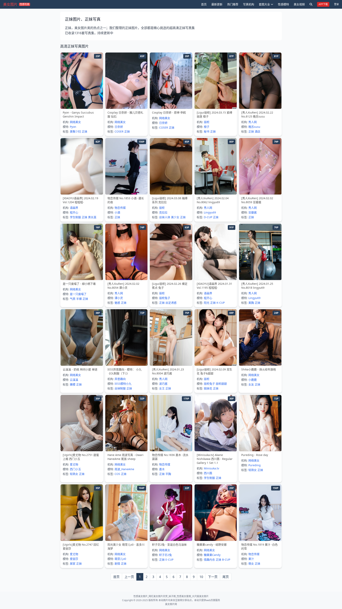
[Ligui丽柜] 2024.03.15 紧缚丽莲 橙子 (214, 114)
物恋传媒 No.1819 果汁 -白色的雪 (259, 546)
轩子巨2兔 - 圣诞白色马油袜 (169, 544)
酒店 (257, 131)
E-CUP (169, 559)
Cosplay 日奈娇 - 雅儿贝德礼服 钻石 (125, 114)
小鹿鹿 (252, 380)
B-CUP (226, 559)
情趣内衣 (209, 559)
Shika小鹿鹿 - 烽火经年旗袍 (258, 369)
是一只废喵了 (78, 294)
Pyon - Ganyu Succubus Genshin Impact (78, 114)
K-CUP (221, 302)
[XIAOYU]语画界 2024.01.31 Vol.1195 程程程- (214, 285)
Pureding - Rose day (254, 455)
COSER (119, 131)
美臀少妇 (75, 131)
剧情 (117, 563)
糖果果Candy (212, 555)
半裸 (79, 299)
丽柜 (206, 122)
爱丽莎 (74, 559)
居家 (72, 563)
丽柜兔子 (164, 298)
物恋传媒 (120, 208)
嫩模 (72, 384)
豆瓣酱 (252, 212)
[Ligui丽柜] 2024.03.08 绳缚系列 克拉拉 (169, 200)
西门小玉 (75, 469)
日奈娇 (119, 127)
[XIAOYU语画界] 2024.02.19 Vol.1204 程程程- (80, 200)
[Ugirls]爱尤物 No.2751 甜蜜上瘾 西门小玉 (81, 457)
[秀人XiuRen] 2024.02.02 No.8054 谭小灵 (123, 285)
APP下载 (323, 4)
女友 (251, 384)
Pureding (254, 465)
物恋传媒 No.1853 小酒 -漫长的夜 (125, 200)
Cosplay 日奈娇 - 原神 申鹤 (169, 112)
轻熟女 (74, 474)
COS (117, 474)
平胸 (168, 474)
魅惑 (117, 302)
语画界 (74, 208)
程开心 (74, 212)
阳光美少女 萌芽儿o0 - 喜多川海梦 (125, 546)
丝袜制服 (120, 388)
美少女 (175, 217)
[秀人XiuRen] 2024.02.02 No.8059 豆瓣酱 (257, 200)
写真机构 (248, 4)
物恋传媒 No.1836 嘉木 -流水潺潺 (170, 457)
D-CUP (208, 217)
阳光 (206, 302)
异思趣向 (120, 379)
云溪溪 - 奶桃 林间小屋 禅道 (80, 369)
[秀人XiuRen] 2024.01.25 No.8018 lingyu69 (257, 285)
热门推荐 (232, 4)
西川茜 (208, 473)
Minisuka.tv (211, 468)
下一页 (213, 577)
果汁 (251, 559)
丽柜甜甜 (221, 383)
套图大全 (264, 4)
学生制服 (75, 217)
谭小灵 (119, 298)
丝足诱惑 (171, 302)
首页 (204, 4)
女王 (162, 388)
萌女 (251, 563)
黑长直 (92, 217)
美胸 (251, 302)
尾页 (225, 577)
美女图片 (10, 4)
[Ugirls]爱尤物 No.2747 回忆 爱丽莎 (81, 546)
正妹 (84, 131)
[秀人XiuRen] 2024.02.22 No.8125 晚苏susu (257, 114)
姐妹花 (208, 388)
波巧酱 (163, 383)
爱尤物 (74, 464)
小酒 (117, 212)
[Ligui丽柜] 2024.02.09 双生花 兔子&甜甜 (214, 371)
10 (201, 577)
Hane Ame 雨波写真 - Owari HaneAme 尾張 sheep (125, 457)
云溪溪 (74, 380)
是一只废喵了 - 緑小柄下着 (79, 284)
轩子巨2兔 (165, 555)
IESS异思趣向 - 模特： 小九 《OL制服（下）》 (124, 371)
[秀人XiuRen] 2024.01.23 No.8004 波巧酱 (168, 371)
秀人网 (252, 122)
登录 (336, 4)
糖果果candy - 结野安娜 (212, 544)
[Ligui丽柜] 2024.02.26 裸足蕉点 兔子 (169, 285)
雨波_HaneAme (124, 469)
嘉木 (162, 469)
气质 (72, 299)
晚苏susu (254, 127)
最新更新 (216, 4)
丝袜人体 (164, 217)
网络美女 (75, 122)
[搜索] (311, 4)
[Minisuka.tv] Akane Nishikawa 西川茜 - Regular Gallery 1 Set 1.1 (215, 459)
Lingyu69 (210, 212)
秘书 (206, 131)
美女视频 (299, 4)
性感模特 (283, 4)
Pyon (73, 127)
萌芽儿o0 (120, 559)
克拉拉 (163, 212)
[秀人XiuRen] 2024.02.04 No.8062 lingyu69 (213, 200)
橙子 (206, 127)
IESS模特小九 (123, 383)
